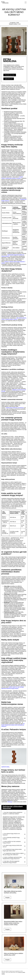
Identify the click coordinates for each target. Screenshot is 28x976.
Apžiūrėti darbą (5, 766)
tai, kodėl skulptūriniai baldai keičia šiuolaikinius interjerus (13, 725)
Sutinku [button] (3, 973)
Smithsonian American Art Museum (15, 407)
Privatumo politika (21, 972)
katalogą (9, 801)
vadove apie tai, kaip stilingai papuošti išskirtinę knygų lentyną (12, 687)
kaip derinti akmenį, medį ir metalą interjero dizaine (14, 318)
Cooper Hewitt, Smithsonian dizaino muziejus (12, 177)
